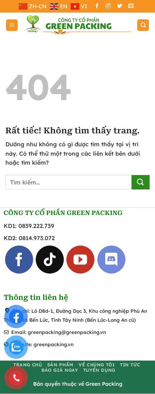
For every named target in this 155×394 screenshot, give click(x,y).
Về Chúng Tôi (97, 364)
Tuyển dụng (99, 370)
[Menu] (12, 25)
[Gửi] (141, 182)
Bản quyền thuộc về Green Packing (77, 384)
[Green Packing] (77, 25)
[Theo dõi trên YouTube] (80, 260)
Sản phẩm (60, 364)
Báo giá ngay (59, 370)
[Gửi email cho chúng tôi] (131, 6)
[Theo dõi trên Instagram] (108, 6)
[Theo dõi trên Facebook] (97, 6)
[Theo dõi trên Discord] (111, 260)
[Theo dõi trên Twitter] (119, 6)
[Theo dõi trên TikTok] (50, 260)
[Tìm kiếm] (143, 25)
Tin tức (130, 364)
